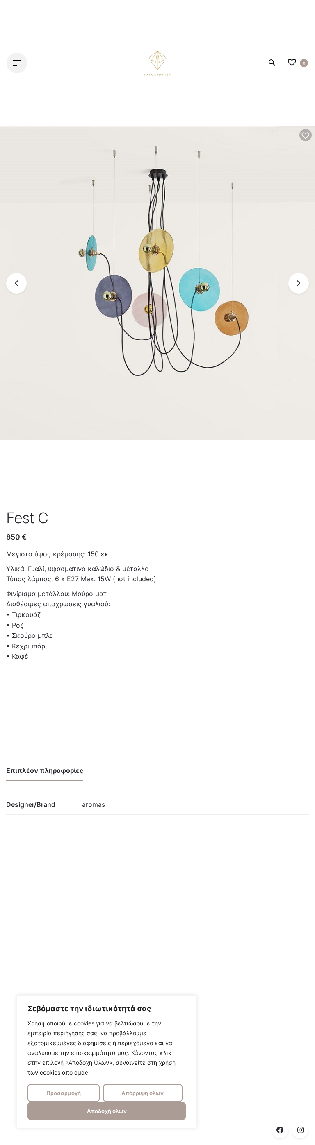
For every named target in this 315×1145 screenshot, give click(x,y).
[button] (305, 135)
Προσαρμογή (63, 1093)
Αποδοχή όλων (107, 1111)
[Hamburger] (17, 63)
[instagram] (300, 1130)
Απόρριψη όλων (142, 1093)
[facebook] (280, 1130)
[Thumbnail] (157, 63)
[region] (106, 1062)
